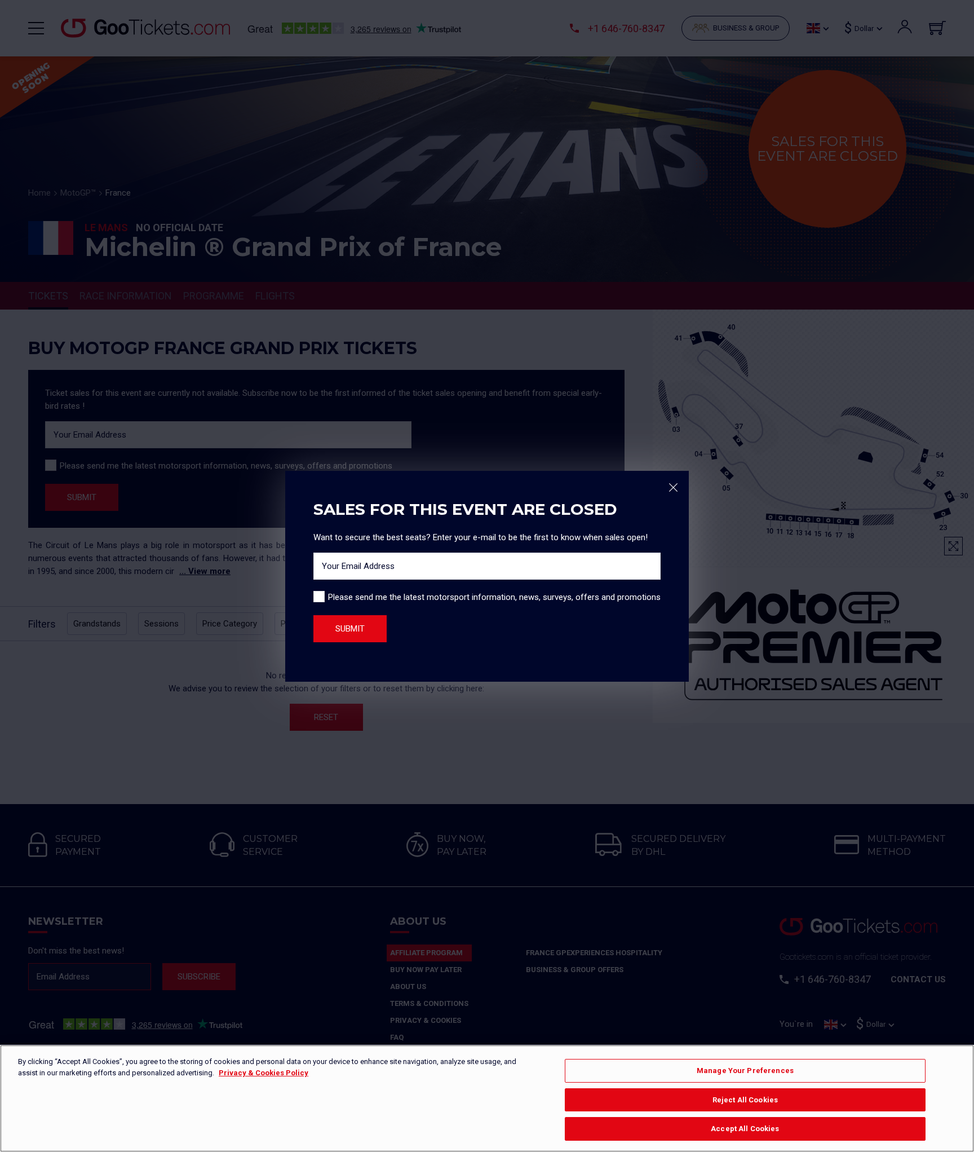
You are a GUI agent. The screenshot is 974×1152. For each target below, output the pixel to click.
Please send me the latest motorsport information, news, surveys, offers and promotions (494, 597)
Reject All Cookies (745, 1100)
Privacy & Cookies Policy (263, 1073)
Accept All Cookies (745, 1128)
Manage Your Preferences (745, 1070)
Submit (350, 629)
